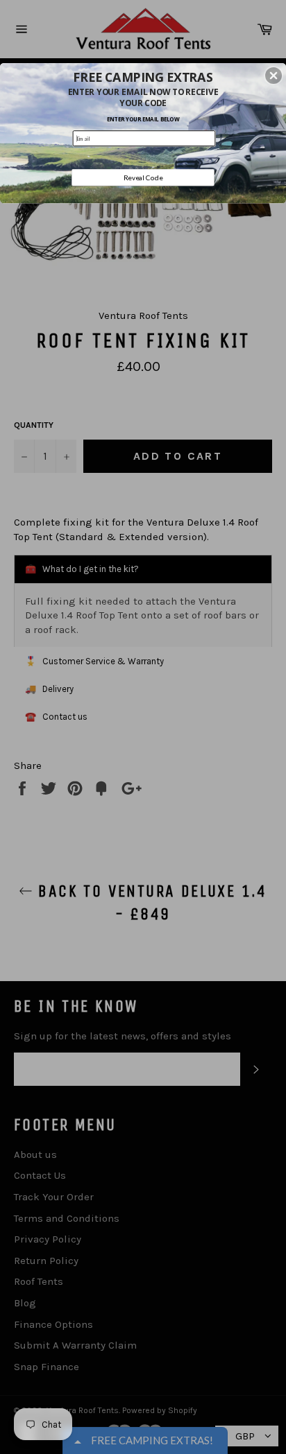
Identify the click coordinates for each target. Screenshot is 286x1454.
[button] (273, 75)
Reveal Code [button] (143, 177)
